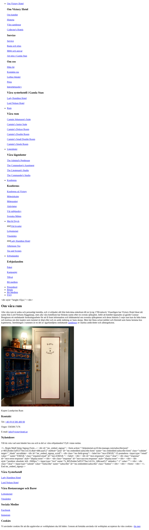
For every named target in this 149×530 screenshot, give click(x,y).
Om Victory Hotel (15, 3)
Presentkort (12, 287)
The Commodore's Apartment (20, 165)
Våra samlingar (14, 24)
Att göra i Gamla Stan (17, 56)
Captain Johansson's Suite (19, 119)
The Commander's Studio (18, 175)
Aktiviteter (12, 206)
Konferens (12, 180)
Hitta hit (10, 67)
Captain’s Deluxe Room (18, 129)
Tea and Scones (14, 251)
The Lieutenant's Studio (18, 170)
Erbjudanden (13, 256)
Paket (9, 267)
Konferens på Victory (17, 191)
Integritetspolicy (14, 87)
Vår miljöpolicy (14, 211)
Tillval (10, 277)
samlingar (72, 322)
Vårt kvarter (16, 226)
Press (9, 82)
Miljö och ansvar (14, 51)
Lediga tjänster (14, 77)
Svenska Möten (14, 216)
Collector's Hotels (15, 29)
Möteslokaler (13, 196)
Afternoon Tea (13, 246)
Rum (9, 108)
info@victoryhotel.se (18, 431)
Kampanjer (12, 272)
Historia (10, 20)
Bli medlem (12, 282)
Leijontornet (12, 231)
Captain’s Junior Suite (17, 124)
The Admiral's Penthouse (18, 160)
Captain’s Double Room (18, 134)
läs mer (137, 526)
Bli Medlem (12, 292)
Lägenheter (12, 149)
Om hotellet (12, 15)
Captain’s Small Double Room (21, 139)
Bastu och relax (14, 46)
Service (10, 41)
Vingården (12, 236)
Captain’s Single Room (17, 144)
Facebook (5, 510)
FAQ (9, 295)
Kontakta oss (13, 72)
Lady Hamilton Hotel (17, 98)
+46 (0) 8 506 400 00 (15, 422)
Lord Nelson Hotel (15, 103)
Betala (10, 289)
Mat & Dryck (13, 221)
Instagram (5, 515)
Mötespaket (12, 201)
